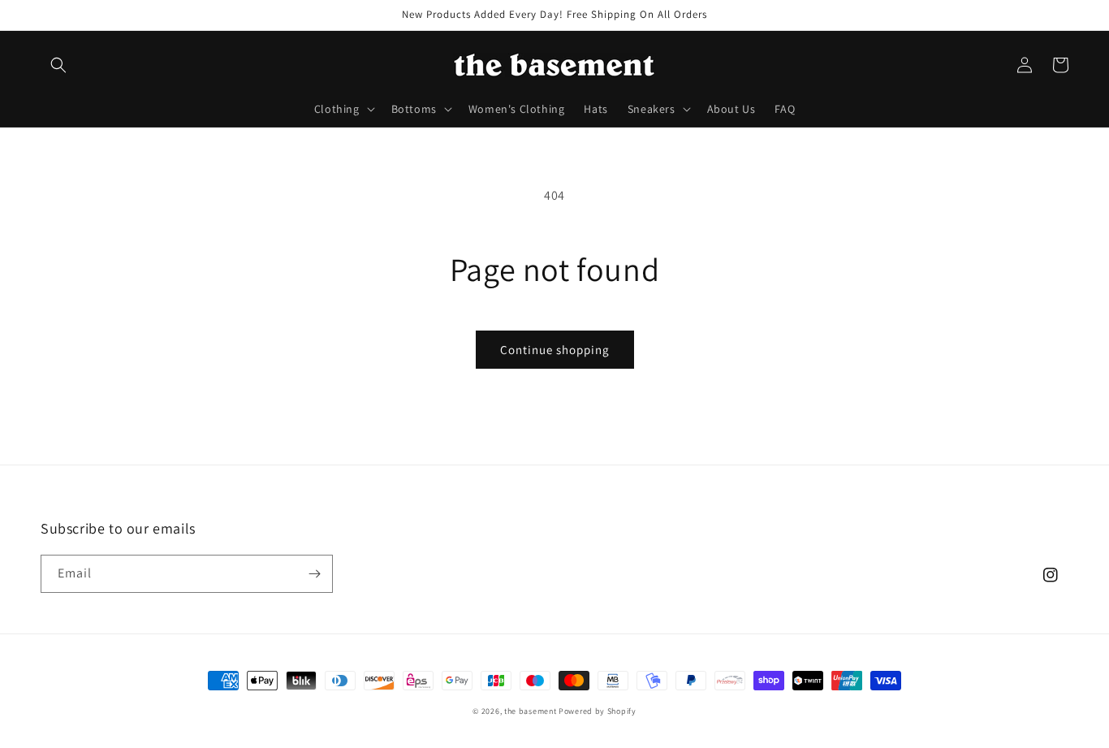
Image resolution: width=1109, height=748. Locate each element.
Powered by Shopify (597, 711)
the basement (530, 711)
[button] (58, 65)
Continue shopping (555, 349)
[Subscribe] (314, 574)
